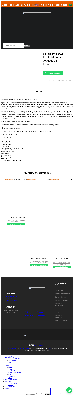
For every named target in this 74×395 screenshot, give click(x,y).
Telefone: (27, 312)
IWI (70, 80)
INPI (49, 348)
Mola (10, 378)
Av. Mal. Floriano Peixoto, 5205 (11, 297)
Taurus (23, 217)
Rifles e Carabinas (14, 359)
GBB (10, 367)
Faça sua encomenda (54, 73)
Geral (64, 258)
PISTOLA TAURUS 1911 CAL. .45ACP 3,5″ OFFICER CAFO (39, 261)
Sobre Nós (8, 381)
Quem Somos (12, 383)
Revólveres (68, 258)
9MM (8, 217)
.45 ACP (33, 258)
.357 (53, 258)
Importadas (64, 80)
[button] (69, 390)
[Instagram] (12, 334)
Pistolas (45, 81)
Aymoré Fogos (12, 348)
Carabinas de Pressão (14, 372)
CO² (9, 374)
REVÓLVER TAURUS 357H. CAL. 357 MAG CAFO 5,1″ (61, 263)
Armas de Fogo (55, 80)
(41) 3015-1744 (31, 315)
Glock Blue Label (10, 386)
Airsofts (7, 365)
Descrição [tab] (39, 91)
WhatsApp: (40, 312)
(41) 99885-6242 (43, 315)
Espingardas (12, 360)
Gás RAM (11, 376)
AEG (10, 369)
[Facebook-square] (16, 334)
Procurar (27, 45)
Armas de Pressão (10, 371)
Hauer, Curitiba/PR (11, 300)
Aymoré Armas (39, 345)
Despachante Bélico (11, 379)
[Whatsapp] (9, 334)
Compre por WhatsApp (16, 224)
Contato (10, 385)
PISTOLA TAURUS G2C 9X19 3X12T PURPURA (16, 220)
